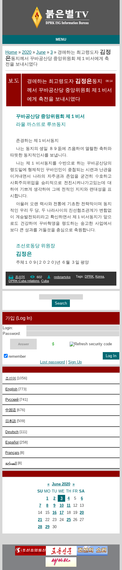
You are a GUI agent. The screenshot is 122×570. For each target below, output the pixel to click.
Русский (12, 399)
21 (40, 519)
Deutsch (12, 432)
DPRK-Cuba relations (24, 281)
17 (62, 512)
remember (17, 356)
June (41, 52)
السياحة (11, 463)
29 (47, 527)
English (11, 389)
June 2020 (61, 484)
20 (82, 512)
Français (12, 453)
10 (62, 505)
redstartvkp (62, 277)
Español (12, 442)
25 (69, 519)
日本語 (10, 421)
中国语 (10, 410)
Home (11, 52)
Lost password (52, 362)
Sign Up (75, 362)
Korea (99, 276)
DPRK (89, 276)
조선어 (20, 276)
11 (68, 505)
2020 (26, 52)
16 (54, 512)
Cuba (45, 281)
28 (40, 527)
